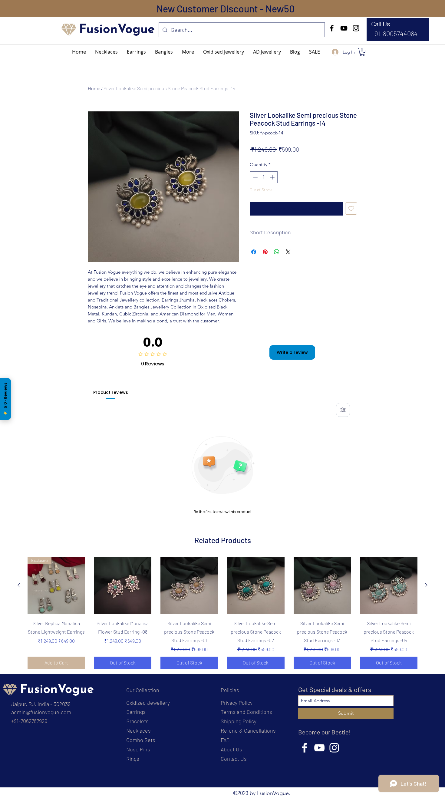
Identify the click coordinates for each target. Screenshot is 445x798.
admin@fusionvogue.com (41, 712)
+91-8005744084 (394, 33)
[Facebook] (332, 28)
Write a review (292, 352)
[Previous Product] (18, 585)
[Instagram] (356, 28)
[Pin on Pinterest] (265, 252)
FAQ (225, 740)
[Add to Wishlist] (351, 208)
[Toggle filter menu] (343, 410)
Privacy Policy (236, 702)
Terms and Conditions (246, 711)
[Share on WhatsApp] (276, 252)
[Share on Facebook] (253, 252)
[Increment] (273, 177)
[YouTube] (344, 28)
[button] (188, 52)
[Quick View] (123, 585)
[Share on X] (288, 252)
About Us (231, 749)
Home (94, 88)
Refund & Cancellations (248, 730)
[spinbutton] (264, 177)
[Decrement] (255, 177)
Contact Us (234, 758)
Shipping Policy (238, 721)
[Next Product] (426, 585)
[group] (222, 612)
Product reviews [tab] (110, 392)
